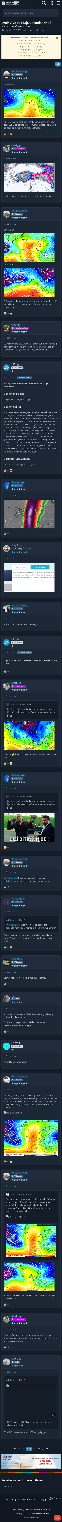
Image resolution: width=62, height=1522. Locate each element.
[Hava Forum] (10, 3)
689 (29, 1448)
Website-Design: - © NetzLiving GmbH (31, 1510)
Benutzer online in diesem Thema (22, 1480)
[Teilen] (58, 64)
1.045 (40, 1448)
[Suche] (44, 3)
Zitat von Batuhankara (20, 1194)
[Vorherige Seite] (15, 1449)
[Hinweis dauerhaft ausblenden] (57, 38)
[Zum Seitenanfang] (57, 1518)
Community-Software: (31, 1514)
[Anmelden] (51, 3)
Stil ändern (55, 1498)
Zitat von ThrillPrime (19, 920)
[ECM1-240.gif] (31, 1401)
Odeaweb (35, 1518)
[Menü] (58, 3)
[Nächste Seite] (46, 1449)
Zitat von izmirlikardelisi (21, 704)
